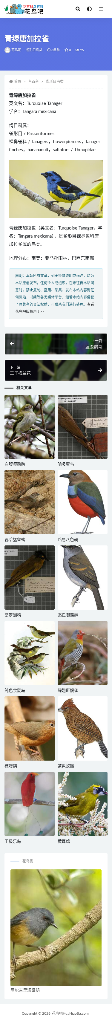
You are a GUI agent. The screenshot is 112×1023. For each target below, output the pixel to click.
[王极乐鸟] (29, 804)
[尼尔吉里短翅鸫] (56, 927)
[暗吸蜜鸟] (83, 427)
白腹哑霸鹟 (14, 464)
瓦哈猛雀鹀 (14, 540)
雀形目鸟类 (34, 50)
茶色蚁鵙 (66, 766)
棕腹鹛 (10, 766)
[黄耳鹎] (83, 804)
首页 (17, 81)
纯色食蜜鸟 (14, 691)
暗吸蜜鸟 (66, 464)
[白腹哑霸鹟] (29, 427)
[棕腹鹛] (29, 728)
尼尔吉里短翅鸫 (25, 990)
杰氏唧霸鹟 (68, 615)
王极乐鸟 (12, 841)
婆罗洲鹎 (12, 615)
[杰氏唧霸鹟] (83, 577)
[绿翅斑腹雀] (83, 653)
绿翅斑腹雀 (68, 691)
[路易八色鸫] (83, 502)
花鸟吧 (16, 50)
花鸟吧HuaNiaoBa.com (70, 1013)
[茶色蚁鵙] (83, 728)
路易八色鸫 (68, 540)
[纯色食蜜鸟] (29, 653)
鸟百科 (33, 81)
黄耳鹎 (64, 841)
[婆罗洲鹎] (29, 577)
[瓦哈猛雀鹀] (29, 502)
